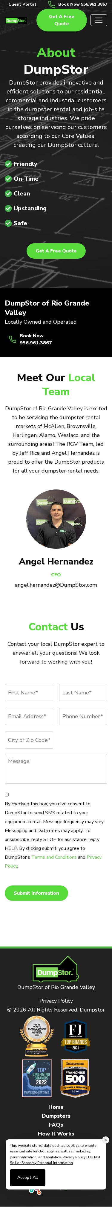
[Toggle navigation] (98, 20)
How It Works (56, 1133)
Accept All (27, 1177)
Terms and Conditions (54, 857)
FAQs (56, 1124)
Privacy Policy (56, 1000)
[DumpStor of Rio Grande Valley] (16, 20)
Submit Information (36, 893)
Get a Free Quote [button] (61, 20)
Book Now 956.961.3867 (82, 4)
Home (56, 1107)
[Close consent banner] (105, 1140)
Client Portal (22, 4)
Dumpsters (56, 1115)
